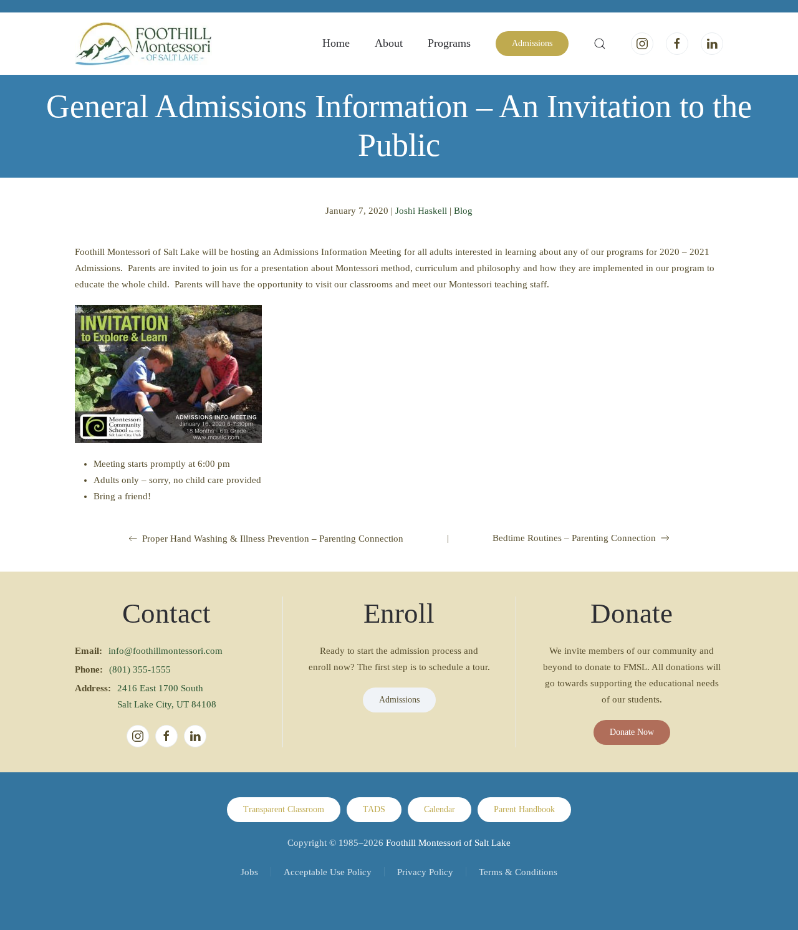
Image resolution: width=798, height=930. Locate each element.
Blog (463, 211)
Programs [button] (449, 43)
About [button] (389, 43)
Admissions (532, 43)
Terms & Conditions (518, 872)
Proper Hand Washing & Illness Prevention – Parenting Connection (272, 539)
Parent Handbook (524, 809)
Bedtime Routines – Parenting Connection (574, 538)
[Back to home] (143, 43)
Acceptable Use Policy (328, 872)
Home (336, 43)
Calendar (439, 809)
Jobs (249, 872)
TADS (374, 809)
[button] (600, 43)
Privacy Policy (425, 872)
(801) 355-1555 (140, 669)
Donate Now (632, 732)
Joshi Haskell (421, 211)
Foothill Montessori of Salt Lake (448, 843)
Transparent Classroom (283, 809)
